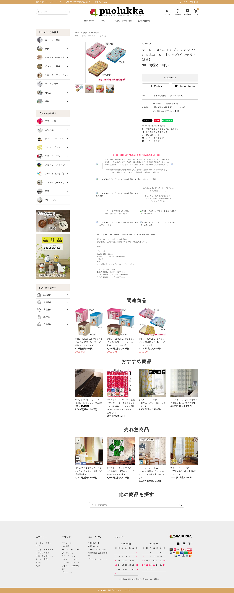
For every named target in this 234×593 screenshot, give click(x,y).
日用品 (47, 93)
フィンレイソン (51, 147)
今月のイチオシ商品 (123, 21)
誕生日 (45, 317)
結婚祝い (46, 295)
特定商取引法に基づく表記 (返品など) (160, 129)
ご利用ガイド (94, 543)
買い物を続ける (151, 135)
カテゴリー (89, 21)
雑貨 (46, 101)
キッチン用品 (50, 84)
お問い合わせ (144, 21)
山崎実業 (48, 130)
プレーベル (49, 200)
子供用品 (103, 36)
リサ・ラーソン (51, 156)
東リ (46, 191)
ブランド (104, 21)
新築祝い (46, 302)
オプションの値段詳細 (153, 126)
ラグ (46, 49)
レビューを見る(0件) (153, 138)
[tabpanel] (106, 62)
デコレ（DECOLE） (54, 138)
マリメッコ (49, 121)
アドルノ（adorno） (54, 182)
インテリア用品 (51, 66)
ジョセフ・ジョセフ (54, 165)
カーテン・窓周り (53, 40)
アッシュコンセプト (54, 173)
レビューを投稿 (151, 141)
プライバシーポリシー (98, 559)
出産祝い (46, 309)
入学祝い (46, 324)
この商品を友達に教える (154, 132)
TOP (76, 36)
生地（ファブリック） (55, 75)
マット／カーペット (54, 57)
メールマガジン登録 (97, 549)
